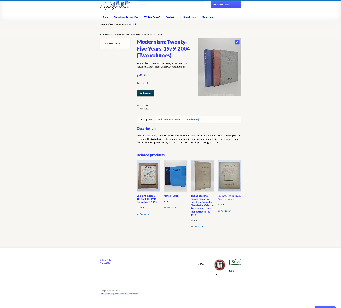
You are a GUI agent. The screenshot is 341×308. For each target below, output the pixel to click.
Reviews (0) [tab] (193, 119)
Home (105, 34)
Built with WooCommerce (126, 294)
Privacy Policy (106, 294)
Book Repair (189, 17)
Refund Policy (106, 260)
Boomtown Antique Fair (126, 17)
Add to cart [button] (145, 214)
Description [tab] (146, 119)
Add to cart (145, 93)
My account (208, 17)
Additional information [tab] (169, 119)
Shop (105, 17)
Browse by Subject (112, 43)
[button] (237, 42)
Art (111, 34)
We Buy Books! (152, 17)
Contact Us (171, 17)
